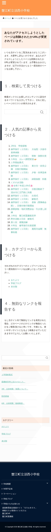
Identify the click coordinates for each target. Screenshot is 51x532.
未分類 (14, 287)
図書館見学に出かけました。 (13, 382)
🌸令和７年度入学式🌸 (22, 186)
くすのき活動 (17, 182)
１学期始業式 (17, 162)
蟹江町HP (6, 513)
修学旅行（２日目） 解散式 (24, 199)
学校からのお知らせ (11, 504)
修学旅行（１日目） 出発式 (24, 196)
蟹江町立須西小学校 (16, 10)
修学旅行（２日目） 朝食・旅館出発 (28, 156)
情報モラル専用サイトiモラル (14, 511)
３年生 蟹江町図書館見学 (23, 216)
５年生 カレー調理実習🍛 (23, 159)
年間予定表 (8, 489)
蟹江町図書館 (7, 516)
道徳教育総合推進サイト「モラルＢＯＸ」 (19, 508)
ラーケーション (9, 494)
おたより (15, 280)
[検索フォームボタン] (43, 112)
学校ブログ (16, 283)
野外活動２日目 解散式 (22, 219)
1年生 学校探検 (19, 146)
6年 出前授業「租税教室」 (13, 403)
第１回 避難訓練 (19, 222)
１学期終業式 (7, 375)
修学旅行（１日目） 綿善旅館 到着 (28, 179)
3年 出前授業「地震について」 (15, 389)
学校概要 (7, 484)
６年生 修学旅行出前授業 (23, 225)
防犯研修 (5, 396)
